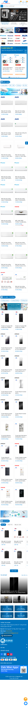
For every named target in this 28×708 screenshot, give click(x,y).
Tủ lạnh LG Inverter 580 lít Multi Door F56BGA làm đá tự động (6, 326)
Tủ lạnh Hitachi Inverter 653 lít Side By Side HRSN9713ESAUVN (6, 392)
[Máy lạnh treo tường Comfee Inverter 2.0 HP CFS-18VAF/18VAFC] (21, 234)
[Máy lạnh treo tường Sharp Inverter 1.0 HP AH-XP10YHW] (7, 278)
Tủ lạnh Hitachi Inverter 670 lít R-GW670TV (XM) (6, 348)
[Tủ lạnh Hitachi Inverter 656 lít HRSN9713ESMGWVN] (21, 383)
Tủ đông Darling (15, 300)
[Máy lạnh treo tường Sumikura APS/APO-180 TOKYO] (21, 278)
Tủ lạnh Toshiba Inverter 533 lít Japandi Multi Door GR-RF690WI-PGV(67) (6, 502)
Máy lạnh (6, 82)
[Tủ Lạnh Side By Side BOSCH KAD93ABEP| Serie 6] (21, 493)
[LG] (24, 38)
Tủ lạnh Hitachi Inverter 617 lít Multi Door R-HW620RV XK (6, 370)
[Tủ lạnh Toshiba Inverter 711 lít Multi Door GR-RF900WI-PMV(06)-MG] (7, 471)
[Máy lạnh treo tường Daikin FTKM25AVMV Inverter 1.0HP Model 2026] (7, 212)
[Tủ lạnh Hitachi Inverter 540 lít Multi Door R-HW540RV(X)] (21, 361)
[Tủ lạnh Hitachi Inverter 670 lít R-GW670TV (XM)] (7, 339)
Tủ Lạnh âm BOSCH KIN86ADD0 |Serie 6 (6, 436)
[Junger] (3, 43)
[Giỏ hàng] (26, 2)
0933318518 (9, 631)
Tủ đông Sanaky (5, 300)
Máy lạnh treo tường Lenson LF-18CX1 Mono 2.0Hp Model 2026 (20, 155)
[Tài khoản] (23, 2)
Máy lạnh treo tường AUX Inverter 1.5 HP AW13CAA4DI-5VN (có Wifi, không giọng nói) (20, 111)
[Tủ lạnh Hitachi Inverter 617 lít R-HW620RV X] (21, 339)
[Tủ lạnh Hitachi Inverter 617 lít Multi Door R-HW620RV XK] (7, 361)
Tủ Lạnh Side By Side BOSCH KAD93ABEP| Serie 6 (20, 502)
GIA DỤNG (6, 521)
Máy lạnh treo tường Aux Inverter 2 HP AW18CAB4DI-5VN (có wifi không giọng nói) (21, 133)
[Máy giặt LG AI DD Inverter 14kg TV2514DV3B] (19, 554)
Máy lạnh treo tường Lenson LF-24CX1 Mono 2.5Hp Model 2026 (6, 155)
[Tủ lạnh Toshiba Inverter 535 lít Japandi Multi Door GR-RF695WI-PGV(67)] (21, 471)
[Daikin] (3, 36)
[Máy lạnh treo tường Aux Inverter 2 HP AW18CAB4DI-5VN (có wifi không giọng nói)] (21, 124)
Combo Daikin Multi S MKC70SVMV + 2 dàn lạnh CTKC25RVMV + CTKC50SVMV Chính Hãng (8, 68)
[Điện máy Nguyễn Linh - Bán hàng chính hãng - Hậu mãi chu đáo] (5, 2)
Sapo (17, 678)
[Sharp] (17, 41)
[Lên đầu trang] (26, 695)
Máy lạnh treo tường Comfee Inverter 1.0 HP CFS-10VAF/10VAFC (20, 265)
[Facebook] (2, 654)
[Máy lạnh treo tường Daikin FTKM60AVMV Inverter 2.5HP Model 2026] (21, 168)
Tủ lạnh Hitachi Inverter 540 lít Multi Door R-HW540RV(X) (20, 370)
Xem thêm (14, 570)
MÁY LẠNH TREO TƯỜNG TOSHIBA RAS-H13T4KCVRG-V (20, 221)
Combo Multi (4, 85)
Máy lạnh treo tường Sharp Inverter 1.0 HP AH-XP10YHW (6, 287)
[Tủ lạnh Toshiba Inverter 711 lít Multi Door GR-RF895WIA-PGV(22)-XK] (21, 449)
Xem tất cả (24, 575)
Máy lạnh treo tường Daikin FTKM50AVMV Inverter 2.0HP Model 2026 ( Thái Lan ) (6, 199)
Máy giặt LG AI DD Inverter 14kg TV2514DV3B (18, 562)
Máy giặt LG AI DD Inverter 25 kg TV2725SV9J (18, 542)
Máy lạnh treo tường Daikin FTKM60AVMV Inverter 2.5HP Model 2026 (20, 177)
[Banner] (7, 30)
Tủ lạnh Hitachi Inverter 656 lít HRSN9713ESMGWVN (20, 392)
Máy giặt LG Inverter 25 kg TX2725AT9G (6, 542)
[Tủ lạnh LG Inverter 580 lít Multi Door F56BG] (21, 317)
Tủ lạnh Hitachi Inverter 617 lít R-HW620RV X (20, 348)
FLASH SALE (6, 48)
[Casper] (10, 38)
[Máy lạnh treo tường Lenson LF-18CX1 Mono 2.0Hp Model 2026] (21, 146)
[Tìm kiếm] (5, 6)
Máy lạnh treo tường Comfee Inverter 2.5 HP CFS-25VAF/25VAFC (6, 243)
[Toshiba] (17, 36)
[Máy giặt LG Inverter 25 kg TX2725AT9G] (6, 534)
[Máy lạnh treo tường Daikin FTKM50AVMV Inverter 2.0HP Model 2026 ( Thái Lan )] (7, 190)
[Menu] (2, 6)
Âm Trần (25, 85)
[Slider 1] (14, 15)
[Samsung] (24, 41)
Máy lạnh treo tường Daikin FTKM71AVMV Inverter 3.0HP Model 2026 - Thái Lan (6, 177)
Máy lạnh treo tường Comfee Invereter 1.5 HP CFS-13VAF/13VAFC (7, 265)
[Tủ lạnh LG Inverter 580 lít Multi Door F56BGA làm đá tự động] (7, 317)
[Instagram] (11, 654)
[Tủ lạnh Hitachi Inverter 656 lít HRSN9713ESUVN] (21, 405)
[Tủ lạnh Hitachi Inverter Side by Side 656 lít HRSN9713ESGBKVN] (7, 405)
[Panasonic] (10, 36)
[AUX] (24, 36)
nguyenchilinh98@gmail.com (11, 633)
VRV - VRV (11, 85)
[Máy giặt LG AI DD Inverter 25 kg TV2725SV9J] (19, 534)
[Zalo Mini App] (14, 669)
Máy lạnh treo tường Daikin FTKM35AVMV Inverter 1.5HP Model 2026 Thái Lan (20, 199)
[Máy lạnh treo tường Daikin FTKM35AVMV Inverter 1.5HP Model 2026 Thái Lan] (21, 190)
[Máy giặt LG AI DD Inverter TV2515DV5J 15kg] (6, 554)
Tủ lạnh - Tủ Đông (9, 297)
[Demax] (3, 41)
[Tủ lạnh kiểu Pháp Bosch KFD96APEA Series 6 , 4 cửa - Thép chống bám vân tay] (21, 427)
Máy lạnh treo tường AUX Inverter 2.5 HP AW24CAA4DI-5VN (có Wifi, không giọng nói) (6, 111)
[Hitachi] (10, 41)
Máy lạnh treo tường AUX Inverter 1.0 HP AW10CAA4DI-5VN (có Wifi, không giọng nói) (6, 133)
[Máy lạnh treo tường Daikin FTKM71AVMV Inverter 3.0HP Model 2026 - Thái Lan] (7, 168)
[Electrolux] (17, 43)
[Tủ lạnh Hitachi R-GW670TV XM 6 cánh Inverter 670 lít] (7, 449)
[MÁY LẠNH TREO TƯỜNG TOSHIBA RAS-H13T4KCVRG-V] (21, 212)
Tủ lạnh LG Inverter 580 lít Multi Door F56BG (20, 326)
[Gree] (10, 43)
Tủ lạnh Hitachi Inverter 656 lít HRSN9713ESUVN (20, 414)
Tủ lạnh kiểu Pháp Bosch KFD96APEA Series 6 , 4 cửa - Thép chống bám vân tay (21, 436)
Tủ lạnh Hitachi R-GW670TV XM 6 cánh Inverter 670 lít (6, 458)
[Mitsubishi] (3, 38)
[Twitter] (5, 654)
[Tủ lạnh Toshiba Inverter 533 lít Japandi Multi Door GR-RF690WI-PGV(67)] (7, 493)
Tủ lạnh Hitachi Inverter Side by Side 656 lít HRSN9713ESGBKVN (6, 414)
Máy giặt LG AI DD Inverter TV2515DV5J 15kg (6, 562)
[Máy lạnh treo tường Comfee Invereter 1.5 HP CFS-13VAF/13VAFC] (7, 256)
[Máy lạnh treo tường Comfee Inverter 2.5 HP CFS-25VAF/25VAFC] (7, 234)
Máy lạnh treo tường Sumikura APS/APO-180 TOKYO (20, 287)
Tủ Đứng (19, 85)
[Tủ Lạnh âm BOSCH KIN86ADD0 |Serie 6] (7, 427)
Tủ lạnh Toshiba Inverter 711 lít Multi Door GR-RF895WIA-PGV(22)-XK (20, 458)
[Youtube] (8, 654)
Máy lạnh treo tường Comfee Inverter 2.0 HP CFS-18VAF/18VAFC (20, 243)
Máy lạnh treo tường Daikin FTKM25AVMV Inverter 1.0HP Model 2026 (6, 221)
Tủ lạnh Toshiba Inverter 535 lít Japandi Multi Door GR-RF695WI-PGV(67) (20, 480)
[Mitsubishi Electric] (17, 38)
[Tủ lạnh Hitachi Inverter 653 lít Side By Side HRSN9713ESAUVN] (7, 383)
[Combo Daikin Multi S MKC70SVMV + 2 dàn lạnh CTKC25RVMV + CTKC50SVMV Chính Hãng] (8, 60)
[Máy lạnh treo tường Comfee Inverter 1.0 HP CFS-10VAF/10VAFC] (21, 256)
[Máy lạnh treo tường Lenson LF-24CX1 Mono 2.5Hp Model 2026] (7, 146)
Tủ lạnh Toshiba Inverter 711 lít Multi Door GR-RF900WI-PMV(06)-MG (6, 480)
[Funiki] (24, 43)
